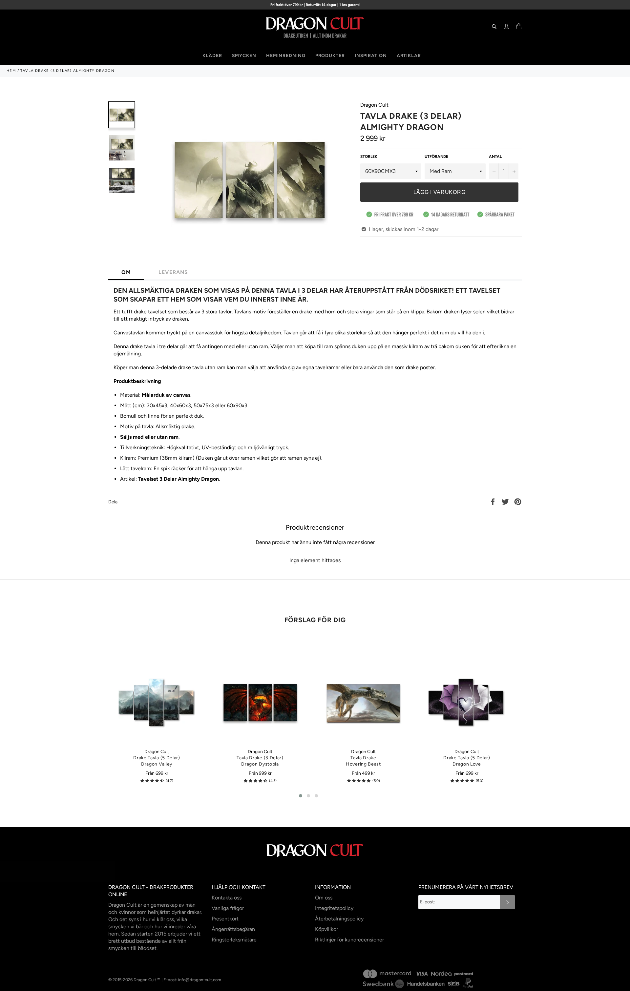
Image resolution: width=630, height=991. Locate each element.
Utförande (436, 156)
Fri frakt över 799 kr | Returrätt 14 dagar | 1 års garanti (315, 5)
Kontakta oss (227, 898)
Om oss (323, 898)
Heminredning (285, 55)
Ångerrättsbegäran (233, 929)
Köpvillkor (326, 929)
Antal (495, 156)
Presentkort (225, 919)
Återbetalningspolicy (339, 919)
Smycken (244, 55)
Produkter (330, 55)
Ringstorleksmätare (234, 940)
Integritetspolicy (334, 908)
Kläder (212, 55)
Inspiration (371, 55)
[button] (152, 780)
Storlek (368, 156)
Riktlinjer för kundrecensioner (349, 940)
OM (126, 272)
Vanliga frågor (228, 908)
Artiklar (409, 55)
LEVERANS (173, 272)
